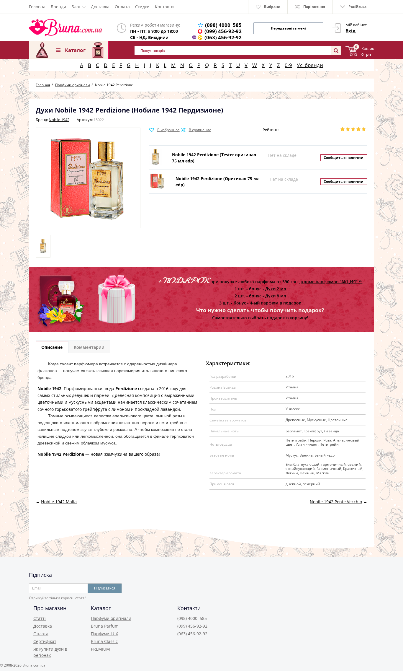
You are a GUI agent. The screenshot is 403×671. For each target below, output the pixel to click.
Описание (52, 347)
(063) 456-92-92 (223, 37)
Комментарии (89, 347)
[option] (43, 246)
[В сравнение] (196, 130)
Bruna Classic (104, 641)
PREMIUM (100, 649)
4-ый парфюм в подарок (275, 303)
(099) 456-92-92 (223, 31)
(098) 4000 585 (223, 25)
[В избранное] (164, 130)
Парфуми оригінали (111, 618)
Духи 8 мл (275, 296)
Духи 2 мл (275, 288)
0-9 (288, 65)
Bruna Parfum (105, 626)
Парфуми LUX (104, 633)
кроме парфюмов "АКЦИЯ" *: (331, 281)
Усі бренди (310, 65)
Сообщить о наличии (343, 157)
